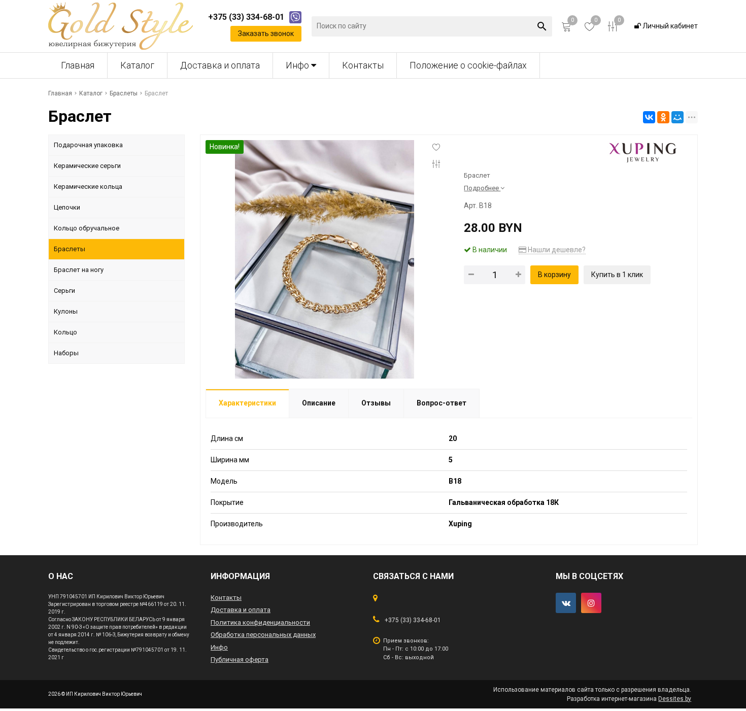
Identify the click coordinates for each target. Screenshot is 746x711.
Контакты (363, 65)
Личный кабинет (669, 26)
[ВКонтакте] (649, 117)
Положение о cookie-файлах (468, 65)
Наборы (66, 353)
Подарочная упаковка (88, 145)
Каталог (137, 65)
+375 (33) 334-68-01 (413, 620)
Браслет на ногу (79, 270)
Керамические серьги (87, 166)
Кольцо (65, 332)
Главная (77, 65)
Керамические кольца (88, 186)
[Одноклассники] (663, 117)
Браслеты (69, 249)
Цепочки (67, 207)
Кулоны (66, 311)
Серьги (64, 290)
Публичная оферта (239, 659)
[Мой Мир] (677, 117)
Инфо (298, 65)
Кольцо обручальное (86, 228)
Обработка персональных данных (263, 634)
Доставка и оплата (220, 65)
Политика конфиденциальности (260, 622)
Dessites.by (674, 698)
